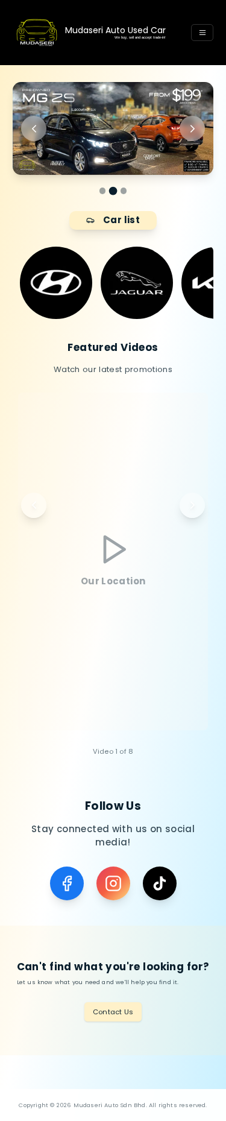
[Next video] (192, 505)
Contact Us (113, 1012)
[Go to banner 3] (124, 191)
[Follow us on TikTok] (160, 883)
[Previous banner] (33, 128)
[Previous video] (33, 505)
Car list (121, 219)
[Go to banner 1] (102, 191)
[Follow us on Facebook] (67, 883)
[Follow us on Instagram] (113, 883)
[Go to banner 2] (113, 191)
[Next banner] (192, 128)
